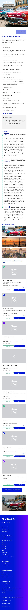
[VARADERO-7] (14, 242)
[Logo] (7, 2)
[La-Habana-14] (14, 253)
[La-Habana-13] (14, 231)
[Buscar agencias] (17, 2)
